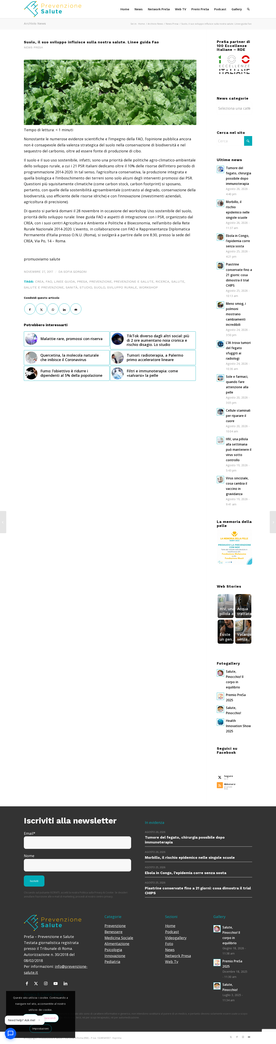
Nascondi (50, 1018)
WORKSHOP (148, 287)
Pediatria (112, 961)
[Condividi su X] (41, 308)
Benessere (113, 931)
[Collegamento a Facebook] (237, 1037)
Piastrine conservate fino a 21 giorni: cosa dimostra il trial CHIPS (239, 274)
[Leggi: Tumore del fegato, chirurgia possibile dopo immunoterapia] (220, 169)
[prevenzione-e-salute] (57, 9)
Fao (49, 281)
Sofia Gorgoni (75, 272)
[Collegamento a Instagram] (243, 1037)
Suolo (99, 287)
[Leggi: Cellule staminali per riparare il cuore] (220, 411)
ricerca (162, 281)
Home (170, 925)
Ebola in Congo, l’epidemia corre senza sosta (238, 241)
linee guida (64, 281)
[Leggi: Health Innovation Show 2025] (220, 722)
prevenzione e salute (134, 281)
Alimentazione (116, 943)
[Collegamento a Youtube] (249, 1037)
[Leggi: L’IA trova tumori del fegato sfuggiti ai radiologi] (220, 344)
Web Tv (171, 961)
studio (86, 287)
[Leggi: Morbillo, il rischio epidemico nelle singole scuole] (220, 203)
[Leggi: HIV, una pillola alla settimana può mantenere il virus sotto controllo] (220, 440)
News (170, 949)
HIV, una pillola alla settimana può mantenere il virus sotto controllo (238, 449)
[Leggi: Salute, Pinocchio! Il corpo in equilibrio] (220, 673)
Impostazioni (40, 1028)
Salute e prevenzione (44, 287)
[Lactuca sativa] (110, 92)
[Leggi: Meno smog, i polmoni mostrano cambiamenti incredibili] (220, 305)
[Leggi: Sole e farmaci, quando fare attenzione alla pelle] (220, 378)
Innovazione (114, 955)
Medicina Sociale (118, 937)
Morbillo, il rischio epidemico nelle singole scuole (190, 857)
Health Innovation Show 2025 (238, 726)
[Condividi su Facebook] (29, 308)
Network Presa (178, 955)
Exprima (117, 1037)
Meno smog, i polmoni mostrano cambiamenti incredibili (236, 314)
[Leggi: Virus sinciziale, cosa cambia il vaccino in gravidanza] (220, 479)
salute (177, 281)
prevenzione (100, 281)
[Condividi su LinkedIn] (64, 308)
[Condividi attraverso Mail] (75, 308)
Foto (169, 943)
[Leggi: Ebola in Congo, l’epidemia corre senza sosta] (220, 237)
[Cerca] (248, 9)
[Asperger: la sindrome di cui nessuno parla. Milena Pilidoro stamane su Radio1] (273, 522)
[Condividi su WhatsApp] (52, 308)
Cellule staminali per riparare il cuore (238, 415)
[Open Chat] (10, 1033)
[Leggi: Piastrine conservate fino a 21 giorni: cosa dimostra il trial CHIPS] (220, 265)
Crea (39, 281)
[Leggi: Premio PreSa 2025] (220, 696)
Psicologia (113, 949)
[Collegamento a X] (231, 1037)
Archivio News (35, 23)
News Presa (33, 47)
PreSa (82, 281)
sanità (72, 287)
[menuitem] (125, 9)
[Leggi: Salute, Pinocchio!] (220, 709)
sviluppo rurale (122, 287)
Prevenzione (115, 925)
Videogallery (175, 937)
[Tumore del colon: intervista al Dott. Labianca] (3, 522)
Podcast (172, 931)
